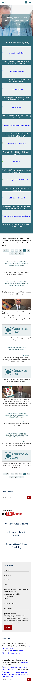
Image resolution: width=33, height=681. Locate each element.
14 (28, 250)
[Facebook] (10, 650)
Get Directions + (10, 648)
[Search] (29, 497)
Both (6, 599)
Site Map (4, 676)
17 (19, 253)
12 (20, 250)
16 (15, 253)
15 (11, 253)
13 (24, 250)
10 (12, 250)
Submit (8, 627)
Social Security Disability (12, 594)
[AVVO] (20, 650)
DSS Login (10, 676)
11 (16, 250)
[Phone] (26, 2)
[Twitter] (12, 650)
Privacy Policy (24, 662)
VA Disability (9, 596)
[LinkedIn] (13, 650)
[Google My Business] (10, 653)
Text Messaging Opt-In (11, 613)
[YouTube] (15, 650)
